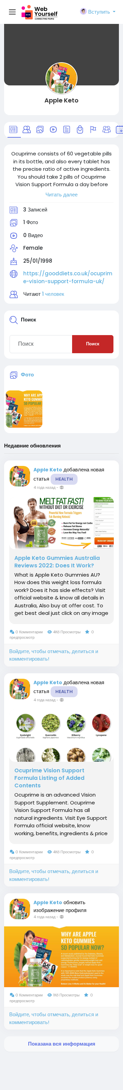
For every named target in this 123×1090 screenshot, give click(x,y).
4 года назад (44, 487)
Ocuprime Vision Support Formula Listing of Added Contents (49, 778)
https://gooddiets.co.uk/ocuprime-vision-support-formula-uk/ (67, 277)
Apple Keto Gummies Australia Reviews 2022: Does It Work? (57, 561)
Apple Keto (61, 100)
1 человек (53, 294)
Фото (27, 374)
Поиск (92, 344)
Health (64, 479)
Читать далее (61, 194)
